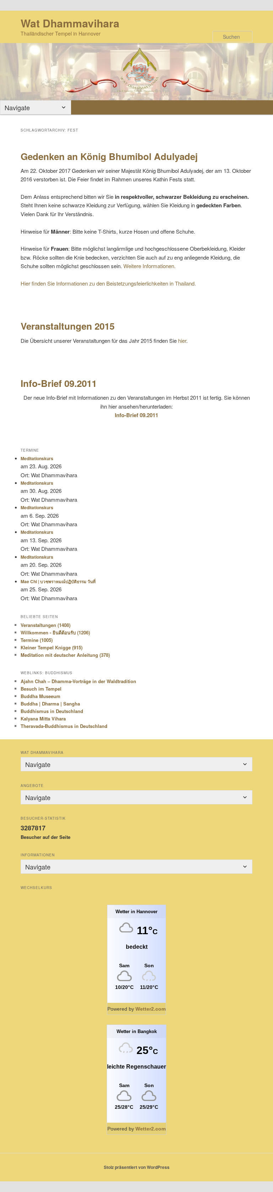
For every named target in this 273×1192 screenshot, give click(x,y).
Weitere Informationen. (149, 266)
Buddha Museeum (40, 696)
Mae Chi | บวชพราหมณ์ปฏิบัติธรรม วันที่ (58, 581)
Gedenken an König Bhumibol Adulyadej (109, 156)
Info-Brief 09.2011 (59, 383)
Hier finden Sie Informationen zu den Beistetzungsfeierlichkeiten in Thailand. (108, 283)
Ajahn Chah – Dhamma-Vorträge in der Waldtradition (78, 681)
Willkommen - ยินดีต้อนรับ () (55, 632)
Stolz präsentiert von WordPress (137, 1167)
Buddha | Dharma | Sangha (50, 703)
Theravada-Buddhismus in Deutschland (64, 726)
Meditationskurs (37, 458)
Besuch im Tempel (41, 688)
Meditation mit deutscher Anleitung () (65, 654)
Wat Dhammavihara (70, 23)
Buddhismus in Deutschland (52, 711)
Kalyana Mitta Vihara (43, 718)
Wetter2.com (150, 1009)
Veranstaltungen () (45, 625)
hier (182, 340)
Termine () (37, 640)
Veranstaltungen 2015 (67, 325)
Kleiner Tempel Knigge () (51, 647)
